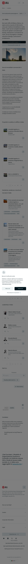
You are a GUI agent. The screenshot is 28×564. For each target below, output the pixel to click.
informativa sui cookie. (6, 284)
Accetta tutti (20, 288)
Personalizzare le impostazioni (14, 293)
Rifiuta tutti (7, 288)
